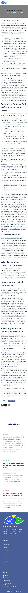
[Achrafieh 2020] (5, 2)
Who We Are (6, 544)
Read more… (16, 451)
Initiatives (6, 550)
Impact (5, 547)
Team (5, 556)
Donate (5, 564)
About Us (6, 559)
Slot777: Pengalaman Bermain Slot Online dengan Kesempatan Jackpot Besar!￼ (13, 465)
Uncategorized (11, 400)
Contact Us (6, 561)
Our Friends (6, 553)
